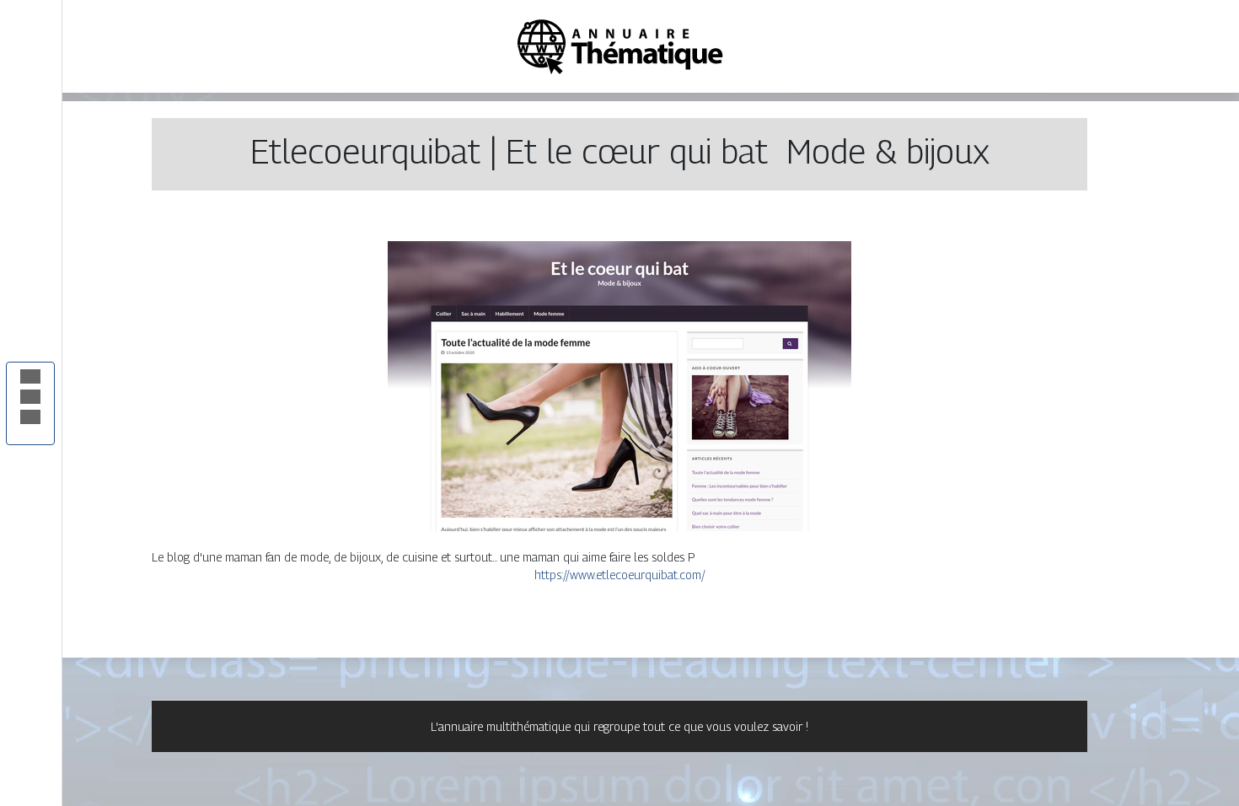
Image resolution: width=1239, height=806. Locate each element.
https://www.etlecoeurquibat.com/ (619, 574)
